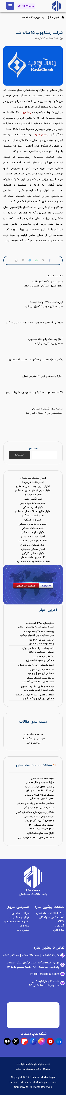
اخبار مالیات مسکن (33, 532)
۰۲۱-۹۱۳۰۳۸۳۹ (51, 956)
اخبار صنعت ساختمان (33, 478)
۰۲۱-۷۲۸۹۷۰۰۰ (26, 6)
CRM (61, 922)
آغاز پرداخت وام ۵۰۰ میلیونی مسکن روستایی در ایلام (38, 650)
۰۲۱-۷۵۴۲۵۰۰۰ (30, 956)
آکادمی (59, 926)
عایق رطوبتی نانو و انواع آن (39, 807)
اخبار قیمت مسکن (33, 516)
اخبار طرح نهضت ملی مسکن (33, 486)
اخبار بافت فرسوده (33, 482)
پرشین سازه (42, 135)
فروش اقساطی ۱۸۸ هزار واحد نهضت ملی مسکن (41, 641)
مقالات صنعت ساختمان (34, 765)
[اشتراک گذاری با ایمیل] (23, 260)
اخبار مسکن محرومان (33, 545)
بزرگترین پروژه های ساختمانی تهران (35, 812)
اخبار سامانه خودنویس (33, 503)
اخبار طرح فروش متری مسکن (33, 490)
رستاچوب (25, 112)
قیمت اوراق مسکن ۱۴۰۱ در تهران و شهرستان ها (41, 826)
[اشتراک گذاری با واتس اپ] (36, 260)
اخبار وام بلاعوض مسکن (33, 524)
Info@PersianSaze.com (44, 974)
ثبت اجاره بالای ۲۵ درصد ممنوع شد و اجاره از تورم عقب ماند (37, 688)
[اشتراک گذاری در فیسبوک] (49, 260)
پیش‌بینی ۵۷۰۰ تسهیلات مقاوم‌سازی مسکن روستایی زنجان (36, 625)
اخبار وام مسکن (33, 520)
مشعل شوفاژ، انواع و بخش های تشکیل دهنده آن (39, 796)
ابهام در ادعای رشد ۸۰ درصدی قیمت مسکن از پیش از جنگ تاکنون (34, 696)
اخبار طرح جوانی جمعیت (33, 541)
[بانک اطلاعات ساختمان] (62, 17)
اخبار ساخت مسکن (33, 528)
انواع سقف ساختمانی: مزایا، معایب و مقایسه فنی (40, 780)
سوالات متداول (20, 913)
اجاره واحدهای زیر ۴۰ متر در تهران (36, 665)
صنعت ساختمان (33, 734)
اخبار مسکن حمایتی (33, 549)
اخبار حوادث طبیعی (33, 536)
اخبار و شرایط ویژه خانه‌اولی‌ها (33, 562)
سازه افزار (58, 930)
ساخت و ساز (33, 743)
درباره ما (24, 926)
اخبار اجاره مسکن (33, 507)
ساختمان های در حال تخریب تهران (35, 837)
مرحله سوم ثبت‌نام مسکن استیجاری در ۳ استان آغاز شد (38, 679)
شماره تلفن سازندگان (51, 917)
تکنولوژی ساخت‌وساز (33, 557)
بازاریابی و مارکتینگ (33, 739)
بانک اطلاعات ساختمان (50, 913)
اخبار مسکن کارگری (33, 553)
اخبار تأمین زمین (33, 499)
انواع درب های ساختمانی (40, 833)
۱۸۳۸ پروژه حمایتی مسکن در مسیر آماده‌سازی (40, 658)
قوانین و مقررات (19, 917)
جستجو (33, 449)
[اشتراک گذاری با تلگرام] (29, 260)
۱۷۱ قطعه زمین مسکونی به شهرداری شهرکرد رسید (40, 671)
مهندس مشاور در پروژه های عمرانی (35, 803)
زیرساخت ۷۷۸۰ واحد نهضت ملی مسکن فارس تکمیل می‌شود (37, 633)
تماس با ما (23, 930)
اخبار (56, 17)
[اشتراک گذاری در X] (43, 260)
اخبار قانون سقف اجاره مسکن (33, 511)
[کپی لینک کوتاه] (16, 260)
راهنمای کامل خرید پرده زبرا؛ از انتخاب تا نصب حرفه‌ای (39, 788)
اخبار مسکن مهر (33, 495)
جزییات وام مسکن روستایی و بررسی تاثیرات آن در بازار (39, 818)
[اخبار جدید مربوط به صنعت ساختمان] (56, 6)
